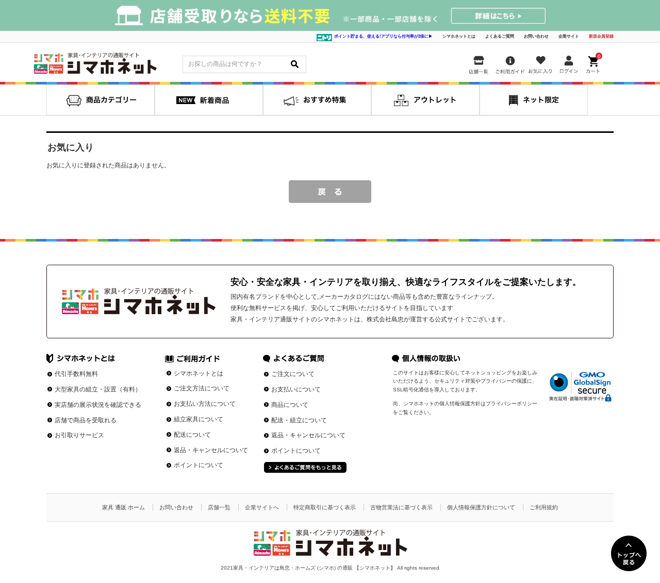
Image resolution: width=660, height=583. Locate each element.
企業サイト (568, 36)
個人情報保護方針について (481, 507)
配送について (192, 434)
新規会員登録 (601, 36)
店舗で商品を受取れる (86, 420)
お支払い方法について (205, 403)
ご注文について (293, 374)
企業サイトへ (262, 507)
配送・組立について (299, 420)
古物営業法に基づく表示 (401, 507)
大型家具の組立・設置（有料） (98, 389)
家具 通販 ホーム (123, 507)
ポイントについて (198, 465)
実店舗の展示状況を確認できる (98, 404)
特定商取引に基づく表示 (324, 507)
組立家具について (198, 419)
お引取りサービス (79, 435)
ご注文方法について (201, 388)
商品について (289, 404)
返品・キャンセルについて (211, 450)
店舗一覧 (219, 507)
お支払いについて (296, 389)
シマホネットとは (458, 36)
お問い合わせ (536, 36)
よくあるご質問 (499, 36)
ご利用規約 (544, 507)
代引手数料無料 (76, 374)
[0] (594, 62)
